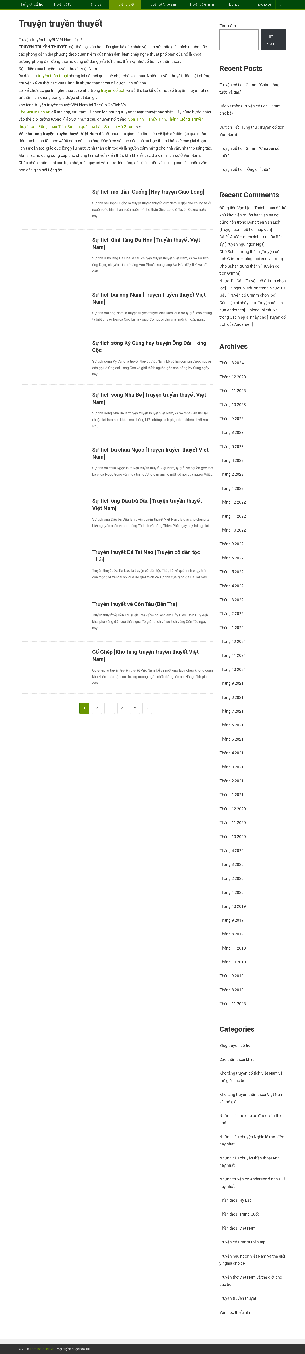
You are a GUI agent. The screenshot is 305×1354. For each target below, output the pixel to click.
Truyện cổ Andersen (162, 4)
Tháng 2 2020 (231, 878)
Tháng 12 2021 (232, 641)
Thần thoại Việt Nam (237, 1228)
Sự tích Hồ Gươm (119, 126)
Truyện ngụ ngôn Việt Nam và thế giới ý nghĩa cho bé (252, 1260)
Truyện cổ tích (63, 4)
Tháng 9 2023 (231, 418)
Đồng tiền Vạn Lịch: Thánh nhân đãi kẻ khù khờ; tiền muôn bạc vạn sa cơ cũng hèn (252, 215)
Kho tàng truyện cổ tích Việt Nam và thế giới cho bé (250, 1077)
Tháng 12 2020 (232, 808)
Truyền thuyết (125, 4)
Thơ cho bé (263, 4)
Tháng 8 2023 (231, 432)
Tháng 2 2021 (231, 780)
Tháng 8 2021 (231, 697)
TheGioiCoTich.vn (42, 1349)
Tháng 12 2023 (232, 377)
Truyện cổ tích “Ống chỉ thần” (245, 169)
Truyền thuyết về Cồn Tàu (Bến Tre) (135, 604)
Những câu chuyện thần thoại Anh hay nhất (249, 1162)
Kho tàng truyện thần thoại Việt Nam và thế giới (251, 1098)
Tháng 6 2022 (231, 558)
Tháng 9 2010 (231, 975)
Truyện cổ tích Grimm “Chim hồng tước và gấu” (249, 88)
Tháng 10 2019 (232, 906)
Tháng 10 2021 (232, 669)
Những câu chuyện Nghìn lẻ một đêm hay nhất (252, 1140)
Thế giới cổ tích (32, 4)
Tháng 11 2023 (232, 390)
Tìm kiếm (227, 25)
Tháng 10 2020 (232, 836)
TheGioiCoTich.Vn (34, 112)
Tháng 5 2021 (231, 739)
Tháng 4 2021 (231, 753)
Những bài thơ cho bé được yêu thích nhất (252, 1119)
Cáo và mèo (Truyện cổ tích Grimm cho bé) (250, 109)
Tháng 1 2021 (231, 794)
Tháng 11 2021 (232, 655)
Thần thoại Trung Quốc (239, 1214)
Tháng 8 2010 (231, 990)
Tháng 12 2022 (232, 502)
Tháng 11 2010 (232, 948)
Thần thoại (94, 4)
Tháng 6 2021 (231, 725)
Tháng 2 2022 (231, 613)
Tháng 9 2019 (231, 920)
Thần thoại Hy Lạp (235, 1200)
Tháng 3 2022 (231, 599)
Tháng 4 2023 (231, 460)
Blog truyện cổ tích (236, 1045)
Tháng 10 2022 (232, 530)
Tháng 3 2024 (231, 362)
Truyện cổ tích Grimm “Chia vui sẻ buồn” (249, 152)
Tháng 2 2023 (231, 474)
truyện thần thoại (53, 75)
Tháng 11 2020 (232, 822)
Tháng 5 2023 (231, 446)
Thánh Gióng (178, 119)
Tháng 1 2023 (231, 488)
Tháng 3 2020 (231, 864)
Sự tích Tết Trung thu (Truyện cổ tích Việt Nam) (251, 131)
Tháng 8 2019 (231, 934)
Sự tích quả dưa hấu (85, 126)
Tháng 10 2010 (232, 962)
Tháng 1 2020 (231, 892)
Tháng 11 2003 (232, 1003)
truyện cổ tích (113, 90)
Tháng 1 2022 (231, 627)
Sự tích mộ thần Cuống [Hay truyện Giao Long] (148, 192)
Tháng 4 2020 (231, 850)
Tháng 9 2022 (231, 544)
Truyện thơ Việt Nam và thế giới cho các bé (250, 1281)
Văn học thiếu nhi (234, 1312)
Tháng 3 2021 (231, 767)
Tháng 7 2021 (231, 711)
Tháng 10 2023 (232, 404)
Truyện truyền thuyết (237, 1298)
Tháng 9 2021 (231, 683)
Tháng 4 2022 (231, 586)
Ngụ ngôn (234, 4)
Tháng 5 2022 (231, 571)
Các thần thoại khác (237, 1059)
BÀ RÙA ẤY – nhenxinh (239, 236)
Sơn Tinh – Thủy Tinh (147, 119)
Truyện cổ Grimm (202, 4)
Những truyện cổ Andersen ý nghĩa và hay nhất (252, 1183)
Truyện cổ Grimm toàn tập (242, 1242)
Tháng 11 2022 (232, 516)
